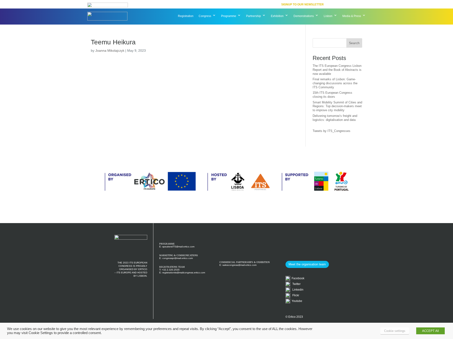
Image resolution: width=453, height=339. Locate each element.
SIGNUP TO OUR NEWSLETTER (302, 4)
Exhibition (277, 16)
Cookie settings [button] (394, 331)
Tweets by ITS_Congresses (331, 131)
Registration (185, 16)
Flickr (294, 295)
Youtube (296, 301)
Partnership (253, 16)
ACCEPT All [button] (430, 331)
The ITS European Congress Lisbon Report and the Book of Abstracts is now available (337, 70)
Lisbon (328, 16)
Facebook (297, 278)
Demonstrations (304, 16)
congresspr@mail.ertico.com (177, 258)
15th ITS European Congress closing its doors (332, 94)
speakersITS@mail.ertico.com (178, 246)
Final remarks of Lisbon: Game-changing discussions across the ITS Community (335, 83)
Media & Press (351, 16)
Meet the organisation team (307, 264)
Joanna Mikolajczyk (109, 50)
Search (354, 43)
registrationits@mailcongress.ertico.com (183, 272)
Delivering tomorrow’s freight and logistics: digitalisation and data (335, 118)
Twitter (295, 284)
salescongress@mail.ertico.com (239, 265)
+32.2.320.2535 (171, 269)
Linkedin (296, 289)
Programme (228, 16)
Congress (205, 16)
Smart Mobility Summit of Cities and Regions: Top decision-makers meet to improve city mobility (337, 106)
